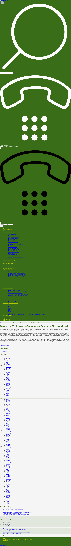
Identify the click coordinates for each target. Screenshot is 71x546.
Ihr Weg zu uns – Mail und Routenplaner (12, 533)
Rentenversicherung (12, 271)
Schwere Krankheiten (10, 279)
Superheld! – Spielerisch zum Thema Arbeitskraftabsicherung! (19, 283)
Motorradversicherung (13, 235)
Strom (9, 308)
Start (4, 228)
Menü (2, 225)
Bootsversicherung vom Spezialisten (13, 258)
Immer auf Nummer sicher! (9, 260)
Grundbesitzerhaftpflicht (13, 252)
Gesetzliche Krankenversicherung (15, 293)
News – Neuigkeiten (7, 229)
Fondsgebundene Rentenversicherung (16, 273)
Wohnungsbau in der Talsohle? (9, 511)
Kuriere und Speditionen (8, 268)
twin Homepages (3, 545)
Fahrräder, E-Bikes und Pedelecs (15, 257)
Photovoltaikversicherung (13, 250)
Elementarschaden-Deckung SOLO (16, 244)
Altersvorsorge (9, 270)
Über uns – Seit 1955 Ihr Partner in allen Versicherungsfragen (16, 532)
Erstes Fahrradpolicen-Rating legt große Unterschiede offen (16, 514)
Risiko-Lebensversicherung (12, 281)
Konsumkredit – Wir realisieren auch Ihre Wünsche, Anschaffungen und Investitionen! (27, 314)
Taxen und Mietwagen (8, 263)
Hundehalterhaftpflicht (13, 238)
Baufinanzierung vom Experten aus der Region (16, 304)
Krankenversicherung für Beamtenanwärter (17, 291)
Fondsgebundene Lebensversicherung (16, 274)
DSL (9, 310)
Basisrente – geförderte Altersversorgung (17, 275)
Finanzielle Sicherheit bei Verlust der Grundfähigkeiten (18, 286)
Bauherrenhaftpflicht (12, 253)
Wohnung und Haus (10, 243)
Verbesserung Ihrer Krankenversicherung (15, 296)
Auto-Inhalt (10, 255)
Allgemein (5, 351)
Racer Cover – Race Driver (14, 301)
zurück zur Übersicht (4, 345)
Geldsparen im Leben (7, 530)
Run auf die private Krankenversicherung (12, 513)
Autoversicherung (12, 234)
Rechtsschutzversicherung (14, 240)
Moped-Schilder (6, 318)
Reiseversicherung (10, 316)
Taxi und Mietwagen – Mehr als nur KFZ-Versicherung (18, 264)
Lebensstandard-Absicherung (12, 285)
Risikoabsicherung (10, 284)
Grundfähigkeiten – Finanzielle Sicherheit (15, 299)
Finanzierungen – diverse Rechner (10, 303)
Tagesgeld (10, 313)
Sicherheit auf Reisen (7, 315)
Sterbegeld (8, 278)
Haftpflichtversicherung (13, 237)
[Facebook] (3, 535)
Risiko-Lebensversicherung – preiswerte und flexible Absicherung (17, 539)
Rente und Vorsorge (7, 269)
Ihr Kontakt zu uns (7, 320)
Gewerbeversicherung (13, 242)
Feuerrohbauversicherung (13, 249)
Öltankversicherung (12, 254)
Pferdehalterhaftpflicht (13, 239)
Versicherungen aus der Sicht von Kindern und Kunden (15, 529)
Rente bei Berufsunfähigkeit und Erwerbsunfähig (16, 280)
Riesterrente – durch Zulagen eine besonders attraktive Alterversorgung (23, 276)
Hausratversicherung (12, 247)
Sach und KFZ (9, 233)
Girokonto (10, 311)
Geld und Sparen (9, 305)
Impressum (5, 541)
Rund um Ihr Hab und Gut (8, 232)
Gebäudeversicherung (13, 248)
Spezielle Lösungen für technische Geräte (15, 259)
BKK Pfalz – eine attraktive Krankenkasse (20, 294)
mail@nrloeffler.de (6, 525)
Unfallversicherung (10, 300)
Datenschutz (5, 540)
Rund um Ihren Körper (8, 288)
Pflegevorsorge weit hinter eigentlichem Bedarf (13, 509)
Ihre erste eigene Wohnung (14, 245)
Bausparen (10, 306)
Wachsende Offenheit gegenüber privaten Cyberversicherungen (17, 512)
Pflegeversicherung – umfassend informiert (17, 295)
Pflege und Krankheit (10, 289)
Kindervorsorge (6, 230)
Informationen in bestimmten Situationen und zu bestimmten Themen (21, 262)
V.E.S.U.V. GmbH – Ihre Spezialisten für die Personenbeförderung (20, 265)
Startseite (2, 322)
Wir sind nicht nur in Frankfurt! (12, 267)
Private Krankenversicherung (14, 290)
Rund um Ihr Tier (6, 319)
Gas (9, 309)
